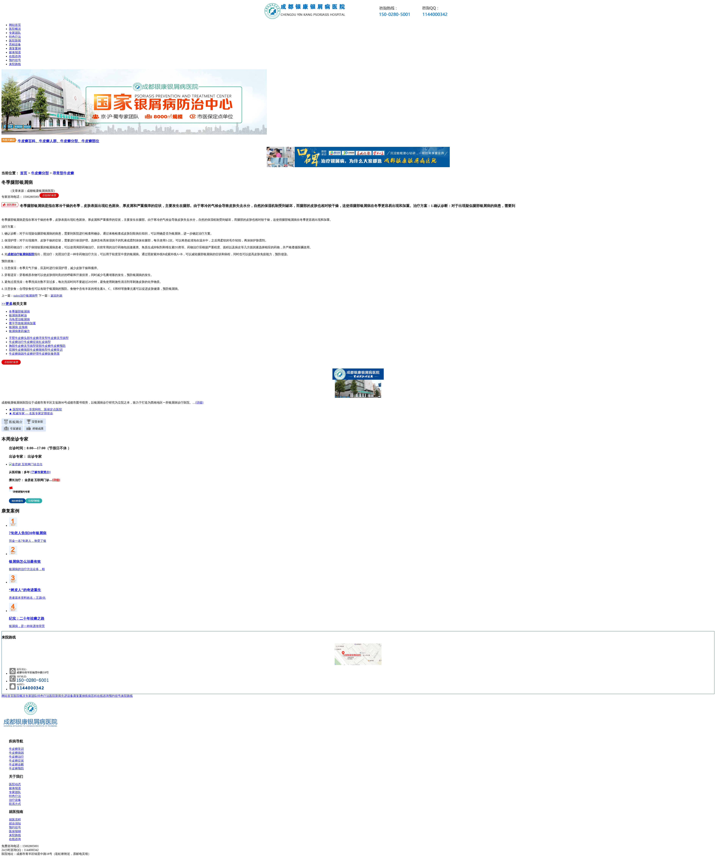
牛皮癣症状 (31, 341)
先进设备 (67, 695)
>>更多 (7, 304)
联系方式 (15, 803)
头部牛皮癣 (31, 338)
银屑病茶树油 (18, 315)
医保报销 (15, 831)
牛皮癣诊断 (16, 764)
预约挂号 (15, 60)
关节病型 (63, 338)
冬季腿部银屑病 (19, 311)
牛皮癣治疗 (16, 341)
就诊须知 (15, 823)
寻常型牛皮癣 (63, 173)
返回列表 (56, 295)
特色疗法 (15, 36)
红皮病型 (45, 341)
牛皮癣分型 (40, 173)
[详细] (199, 402)
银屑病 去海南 (18, 327)
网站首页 (15, 24)
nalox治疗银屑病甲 (25, 295)
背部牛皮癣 (43, 345)
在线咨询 (15, 56)
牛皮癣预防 (58, 345)
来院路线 (15, 64)
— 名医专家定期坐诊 (31, 413)
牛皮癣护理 (31, 353)
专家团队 (15, 32)
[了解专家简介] (40, 472)
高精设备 (15, 44)
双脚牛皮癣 (16, 349)
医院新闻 (15, 40)
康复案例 (15, 48)
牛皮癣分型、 (70, 141)
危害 (57, 353)
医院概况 (15, 28)
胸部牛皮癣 (16, 345)
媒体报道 (15, 52)
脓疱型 (43, 349)
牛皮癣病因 (16, 353)
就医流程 (15, 819)
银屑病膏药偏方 (19, 331)
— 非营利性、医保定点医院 (35, 409)
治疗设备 (15, 800)
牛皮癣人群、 (49, 141)
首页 (23, 173)
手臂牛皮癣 (16, 338)
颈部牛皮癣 (31, 349)
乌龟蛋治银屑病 (19, 319)
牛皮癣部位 (90, 141)
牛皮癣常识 (55, 349)
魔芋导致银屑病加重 (22, 323)
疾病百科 (91, 695)
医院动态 (15, 784)
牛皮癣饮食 (46, 353)
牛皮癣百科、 (28, 141)
